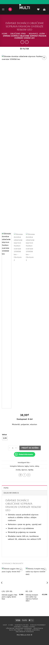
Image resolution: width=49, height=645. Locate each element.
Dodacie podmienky (38, 625)
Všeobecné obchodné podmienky (19, 628)
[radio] (4, 438)
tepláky (30, 470)
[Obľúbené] (38, 9)
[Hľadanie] (10, 9)
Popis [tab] (6, 488)
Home (4, 34)
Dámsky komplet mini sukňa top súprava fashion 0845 (32, 598)
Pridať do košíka (30, 448)
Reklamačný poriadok (25, 631)
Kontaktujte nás (22, 625)
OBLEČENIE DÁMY (18, 34)
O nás (10, 625)
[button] (3, 9)
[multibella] (24, 9)
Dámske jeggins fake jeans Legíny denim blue (9, 597)
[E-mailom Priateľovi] (29, 475)
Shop (5, 625)
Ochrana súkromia (32, 630)
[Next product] (22, 42)
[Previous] (6, 143)
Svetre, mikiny (34, 466)
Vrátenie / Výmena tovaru (24, 627)
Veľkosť (4, 434)
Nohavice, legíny (37, 34)
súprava (24, 470)
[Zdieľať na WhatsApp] (20, 475)
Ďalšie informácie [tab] (11, 493)
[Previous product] (27, 42)
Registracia (38, 628)
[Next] (43, 143)
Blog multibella (16, 630)
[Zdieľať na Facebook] (24, 475)
